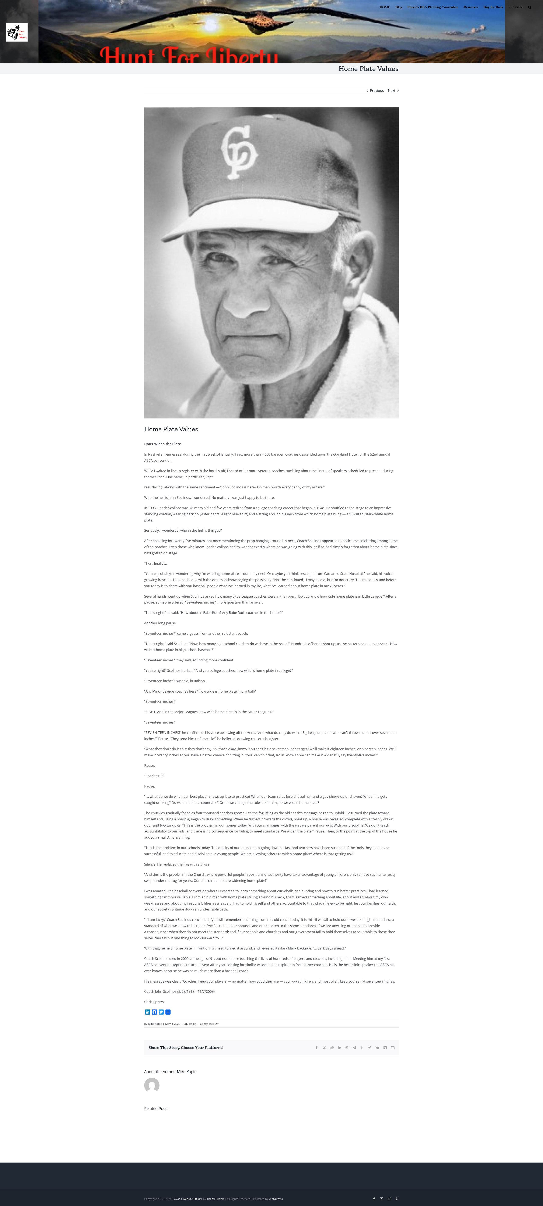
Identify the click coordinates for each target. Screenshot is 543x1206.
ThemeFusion (215, 1199)
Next (391, 90)
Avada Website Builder (188, 1199)
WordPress (276, 1199)
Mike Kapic (155, 1024)
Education (190, 1024)
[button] (529, 6)
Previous (377, 90)
